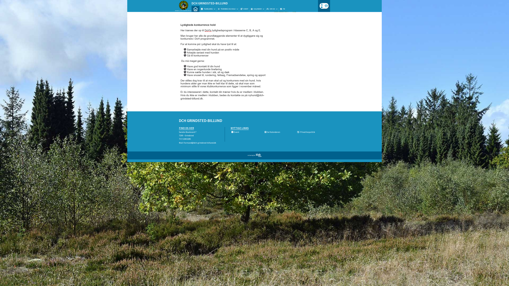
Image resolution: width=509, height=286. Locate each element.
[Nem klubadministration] (254, 156)
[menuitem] (195, 9)
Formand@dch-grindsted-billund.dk (200, 142)
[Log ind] (326, 6)
